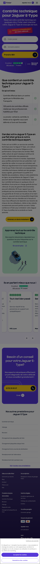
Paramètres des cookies (20, 560)
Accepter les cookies (20, 555)
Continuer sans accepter (32, 541)
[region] (20, 551)
